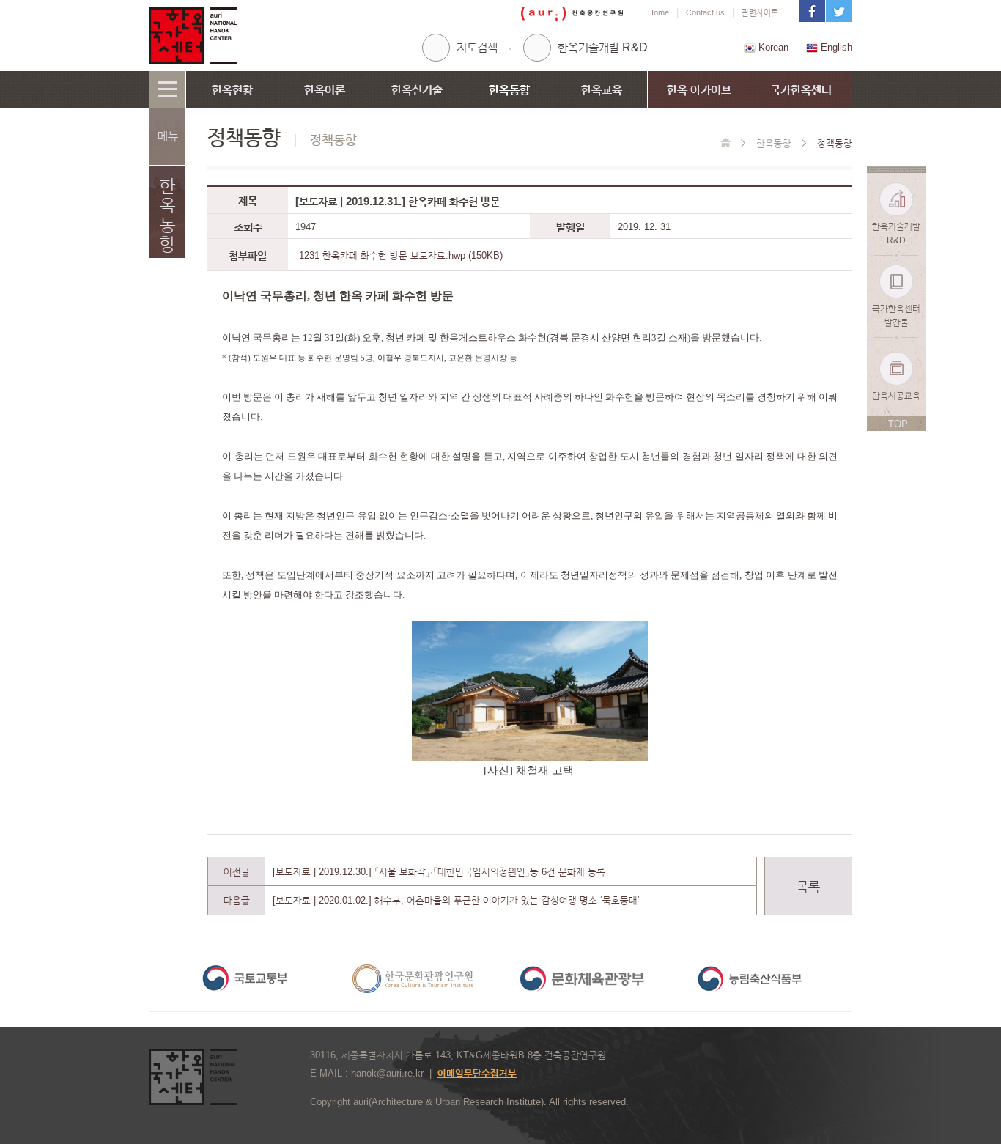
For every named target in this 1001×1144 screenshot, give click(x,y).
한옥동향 (509, 90)
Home (658, 12)
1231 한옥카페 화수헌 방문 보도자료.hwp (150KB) (401, 255)
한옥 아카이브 (699, 90)
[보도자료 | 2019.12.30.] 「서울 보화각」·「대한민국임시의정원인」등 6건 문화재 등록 (439, 871)
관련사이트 (760, 12)
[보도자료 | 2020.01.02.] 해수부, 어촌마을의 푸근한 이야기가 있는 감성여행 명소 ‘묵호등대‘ (456, 900)
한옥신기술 (417, 90)
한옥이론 (324, 90)
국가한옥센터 (801, 90)
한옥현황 (232, 90)
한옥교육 (601, 90)
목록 (808, 886)
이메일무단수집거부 (477, 1073)
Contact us (705, 12)
